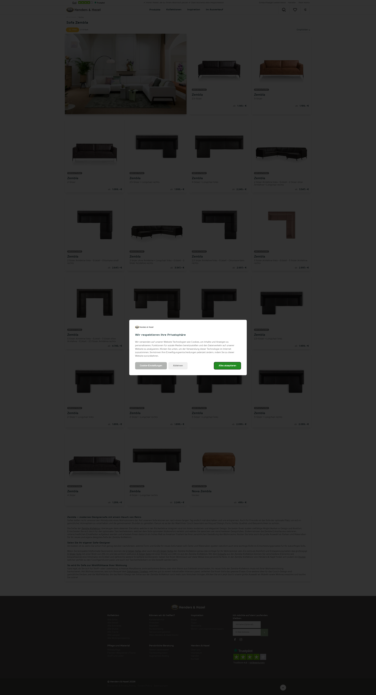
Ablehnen (178, 366)
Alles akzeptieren (227, 366)
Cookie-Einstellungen (151, 366)
